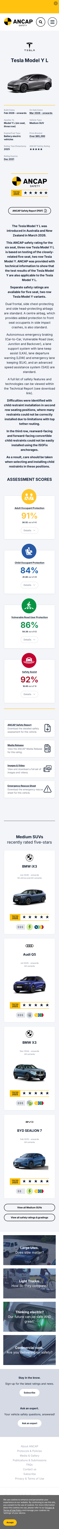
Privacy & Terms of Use (29, 1478)
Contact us (29, 1469)
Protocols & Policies (29, 1451)
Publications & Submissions (29, 1460)
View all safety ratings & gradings (29, 1217)
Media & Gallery (29, 1455)
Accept (10, 1522)
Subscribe (29, 1474)
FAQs (29, 1464)
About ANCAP (29, 1446)
